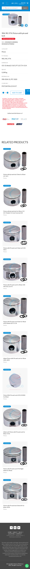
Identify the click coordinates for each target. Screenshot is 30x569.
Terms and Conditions (15, 537)
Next (26, 25)
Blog (20, 532)
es (16, 3)
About (15, 532)
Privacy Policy (20, 535)
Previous (22, 25)
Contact (19, 534)
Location (11, 534)
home (9, 532)
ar (13, 3)
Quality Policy (10, 535)
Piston (5, 178)
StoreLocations (21, 3)
